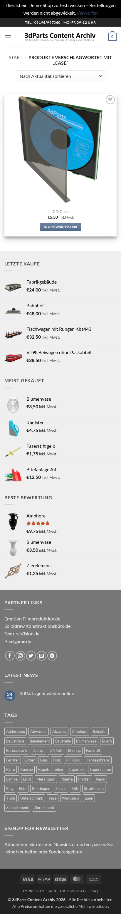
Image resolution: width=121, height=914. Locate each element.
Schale (61, 788)
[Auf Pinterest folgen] (52, 656)
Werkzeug (70, 798)
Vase (52, 798)
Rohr (23, 788)
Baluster (100, 731)
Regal (100, 779)
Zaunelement (17, 807)
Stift (75, 788)
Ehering (74, 750)
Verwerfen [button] (87, 13)
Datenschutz (73, 891)
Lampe (12, 779)
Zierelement (44, 807)
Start (15, 57)
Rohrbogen (41, 788)
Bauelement (40, 741)
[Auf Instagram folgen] (20, 656)
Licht (27, 779)
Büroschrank (16, 750)
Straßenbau (94, 788)
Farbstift (93, 750)
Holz (56, 760)
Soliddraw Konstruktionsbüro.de (37, 626)
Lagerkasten (100, 769)
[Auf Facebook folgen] (10, 656)
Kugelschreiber (50, 769)
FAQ (94, 891)
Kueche (26, 769)
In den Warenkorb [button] (60, 227)
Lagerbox (77, 769)
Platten (84, 779)
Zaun (89, 798)
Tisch (10, 798)
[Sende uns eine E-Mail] (41, 656)
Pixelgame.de (17, 641)
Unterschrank (31, 798)
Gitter (29, 760)
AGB (52, 891)
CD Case (60, 211)
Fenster (12, 760)
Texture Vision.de (21, 633)
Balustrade (15, 741)
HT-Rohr (73, 760)
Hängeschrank (97, 760)
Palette (66, 779)
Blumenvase (86, 741)
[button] (7, 37)
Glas (44, 760)
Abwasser (38, 731)
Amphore (80, 731)
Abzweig (59, 731)
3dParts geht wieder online (47, 693)
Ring (10, 788)
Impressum (34, 891)
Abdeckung (15, 731)
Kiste (10, 769)
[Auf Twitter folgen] (31, 656)
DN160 (56, 750)
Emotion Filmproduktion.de (32, 618)
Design (38, 750)
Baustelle (63, 741)
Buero (107, 741)
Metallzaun (45, 779)
